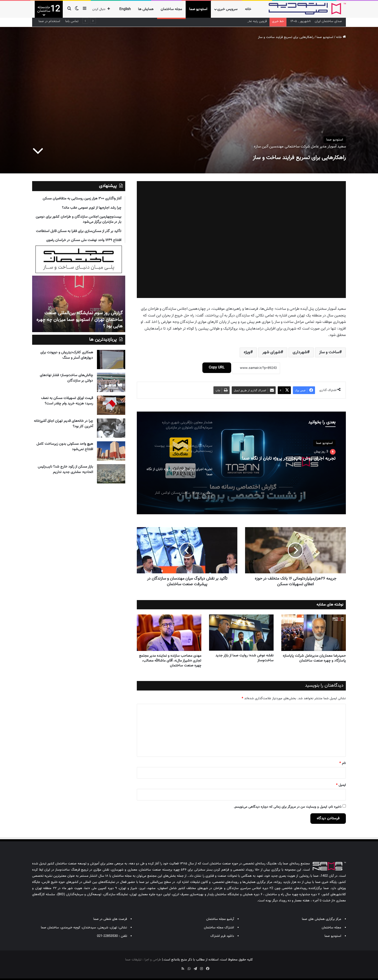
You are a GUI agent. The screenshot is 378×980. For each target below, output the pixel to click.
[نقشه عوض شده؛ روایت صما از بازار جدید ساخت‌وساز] (241, 632)
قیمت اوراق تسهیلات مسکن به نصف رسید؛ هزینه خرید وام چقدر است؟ (67, 400)
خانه (248, 9)
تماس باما (71, 21)
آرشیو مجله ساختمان (220, 919)
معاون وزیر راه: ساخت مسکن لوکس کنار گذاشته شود (287, 459)
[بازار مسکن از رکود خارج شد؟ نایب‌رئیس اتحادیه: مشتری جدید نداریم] (111, 473)
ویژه (247, 352)
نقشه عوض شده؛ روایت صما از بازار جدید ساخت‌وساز (244, 658)
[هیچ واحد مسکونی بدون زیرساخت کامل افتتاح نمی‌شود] (111, 451)
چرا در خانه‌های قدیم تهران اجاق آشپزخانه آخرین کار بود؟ (63, 423)
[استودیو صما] (307, 8)
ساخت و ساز (329, 352)
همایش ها (146, 9)
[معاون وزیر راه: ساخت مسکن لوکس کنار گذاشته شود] (241, 463)
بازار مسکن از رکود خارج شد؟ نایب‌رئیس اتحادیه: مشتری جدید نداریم (65, 469)
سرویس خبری (227, 9)
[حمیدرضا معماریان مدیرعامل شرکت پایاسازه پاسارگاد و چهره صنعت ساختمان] (313, 632)
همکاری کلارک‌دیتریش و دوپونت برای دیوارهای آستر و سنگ (66, 355)
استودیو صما (198, 9)
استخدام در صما (49, 21)
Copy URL (217, 367)
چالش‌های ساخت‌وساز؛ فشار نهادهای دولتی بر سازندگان (66, 378)
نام (342, 763)
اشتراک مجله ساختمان (219, 927)
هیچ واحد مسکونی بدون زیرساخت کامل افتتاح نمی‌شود (65, 446)
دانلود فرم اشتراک (222, 936)
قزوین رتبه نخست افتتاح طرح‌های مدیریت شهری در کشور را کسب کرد (220, 21)
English (125, 9)
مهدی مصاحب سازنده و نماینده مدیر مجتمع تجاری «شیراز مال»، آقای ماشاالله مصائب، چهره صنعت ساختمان (170, 660)
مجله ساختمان (171, 9)
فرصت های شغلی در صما (110, 919)
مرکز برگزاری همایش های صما (321, 919)
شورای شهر (271, 352)
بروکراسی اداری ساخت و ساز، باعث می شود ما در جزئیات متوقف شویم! (80, 323)
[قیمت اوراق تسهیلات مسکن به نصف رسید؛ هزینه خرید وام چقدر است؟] (111, 405)
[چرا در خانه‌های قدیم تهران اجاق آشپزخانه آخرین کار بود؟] (111, 428)
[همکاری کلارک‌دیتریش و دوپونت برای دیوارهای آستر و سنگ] (111, 359)
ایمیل (341, 785)
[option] (241, 463)
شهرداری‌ (300, 352)
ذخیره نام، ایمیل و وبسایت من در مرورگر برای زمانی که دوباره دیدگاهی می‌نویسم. (287, 806)
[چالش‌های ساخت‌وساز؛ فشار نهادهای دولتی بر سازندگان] (111, 382)
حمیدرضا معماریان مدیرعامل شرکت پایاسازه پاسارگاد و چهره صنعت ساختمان (314, 658)
